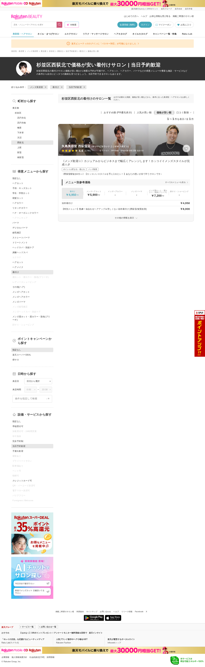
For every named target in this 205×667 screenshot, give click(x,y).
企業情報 (5, 657)
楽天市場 (188, 9)
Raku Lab (187, 34)
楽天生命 (178, 9)
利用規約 (80, 612)
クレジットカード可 (22, 480)
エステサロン (71, 34)
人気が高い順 (144, 112)
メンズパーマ (19, 302)
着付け (82, 51)
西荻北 (60, 51)
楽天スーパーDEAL (21, 355)
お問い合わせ (105, 612)
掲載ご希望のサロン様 (183, 16)
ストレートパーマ (21, 237)
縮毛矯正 (16, 232)
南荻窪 (20, 157)
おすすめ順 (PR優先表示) (118, 112)
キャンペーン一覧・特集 (165, 34)
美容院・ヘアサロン (22, 34)
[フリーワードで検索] (59, 25)
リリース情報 (127, 612)
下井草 (20, 132)
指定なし (16, 178)
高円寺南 (21, 123)
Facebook (139, 612)
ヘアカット (17, 183)
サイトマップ (91, 612)
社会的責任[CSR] (36, 657)
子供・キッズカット (22, 188)
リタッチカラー (20, 208)
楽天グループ (166, 9)
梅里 (19, 127)
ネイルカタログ (140, 34)
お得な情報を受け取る (159, 16)
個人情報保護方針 (19, 657)
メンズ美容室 (32, 51)
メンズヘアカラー (21, 297)
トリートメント (20, 242)
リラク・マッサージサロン (96, 34)
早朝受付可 (17, 426)
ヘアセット (17, 262)
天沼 (19, 137)
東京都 (43, 51)
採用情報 (50, 657)
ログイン (145, 25)
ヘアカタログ (120, 34)
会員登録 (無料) (127, 25)
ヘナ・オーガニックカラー (25, 213)
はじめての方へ (131, 16)
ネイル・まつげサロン (48, 34)
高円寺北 (21, 118)
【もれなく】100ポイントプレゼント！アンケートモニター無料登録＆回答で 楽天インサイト (61, 633)
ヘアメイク (17, 267)
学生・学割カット (21, 193)
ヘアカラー (17, 203)
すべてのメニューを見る (175, 182)
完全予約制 (17, 441)
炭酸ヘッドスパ (20, 252)
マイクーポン (165, 25)
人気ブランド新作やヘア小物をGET (71, 639)
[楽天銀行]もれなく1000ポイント (144, 9)
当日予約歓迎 (71, 51)
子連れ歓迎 (17, 451)
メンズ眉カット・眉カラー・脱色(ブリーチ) (31, 318)
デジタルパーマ (20, 227)
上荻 (19, 147)
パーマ (15, 223)
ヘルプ (144, 16)
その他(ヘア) (18, 287)
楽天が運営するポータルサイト (121, 639)
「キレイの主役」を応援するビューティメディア (23, 639)
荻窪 (19, 152)
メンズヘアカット (21, 292)
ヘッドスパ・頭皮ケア (23, 247)
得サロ (15, 359)
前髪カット (17, 198)
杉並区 (52, 51)
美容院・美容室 (17, 51)
